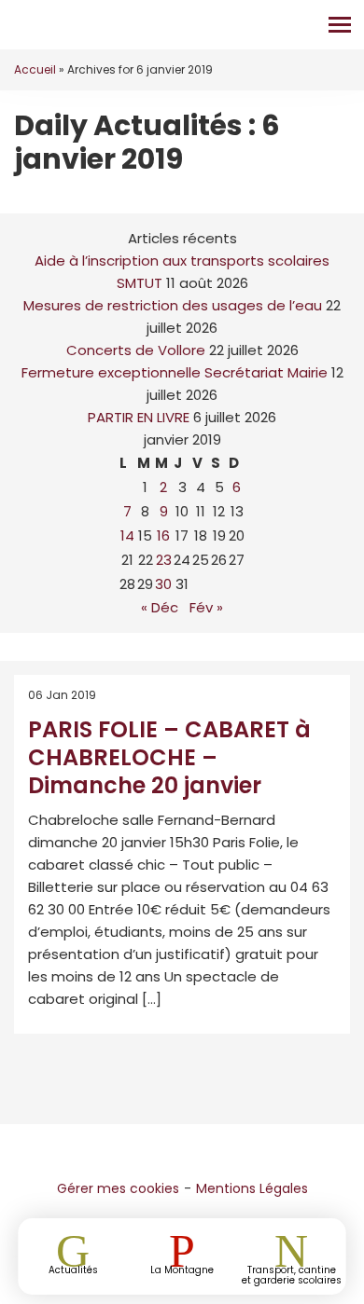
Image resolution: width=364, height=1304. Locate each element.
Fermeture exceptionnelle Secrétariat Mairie (174, 372)
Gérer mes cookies (118, 1188)
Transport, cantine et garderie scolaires (292, 1274)
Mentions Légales (252, 1188)
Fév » (206, 607)
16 (163, 535)
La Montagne (182, 1269)
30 (163, 584)
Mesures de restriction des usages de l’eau (172, 305)
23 (164, 560)
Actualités (73, 1269)
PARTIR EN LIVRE (138, 417)
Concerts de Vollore (135, 350)
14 (127, 535)
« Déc (159, 607)
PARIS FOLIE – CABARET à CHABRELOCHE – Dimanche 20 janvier (169, 757)
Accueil (35, 69)
